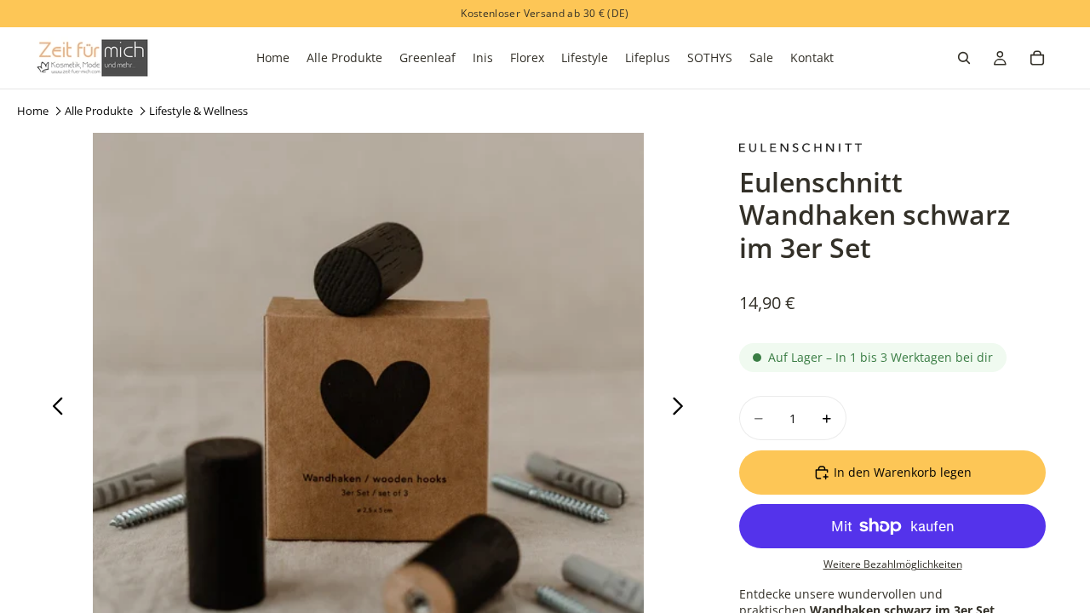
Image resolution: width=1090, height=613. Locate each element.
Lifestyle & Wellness (198, 110)
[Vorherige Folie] (53, 408)
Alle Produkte (99, 110)
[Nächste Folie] (682, 408)
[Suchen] (964, 58)
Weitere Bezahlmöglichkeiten (892, 564)
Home (33, 110)
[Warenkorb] (1037, 58)
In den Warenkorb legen (903, 472)
